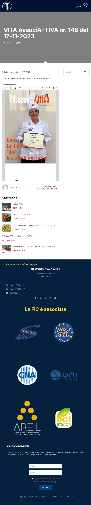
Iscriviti (45, 487)
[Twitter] (40, 298)
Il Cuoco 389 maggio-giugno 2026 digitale (20, 236)
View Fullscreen (9, 85)
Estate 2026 (18, 204)
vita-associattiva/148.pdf (20, 78)
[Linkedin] (50, 298)
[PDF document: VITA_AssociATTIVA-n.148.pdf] (30, 133)
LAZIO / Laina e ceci (21, 215)
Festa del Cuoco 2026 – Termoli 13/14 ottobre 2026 (34, 247)
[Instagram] (45, 298)
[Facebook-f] (35, 298)
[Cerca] (85, 72)
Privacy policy (54, 482)
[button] (78, 5)
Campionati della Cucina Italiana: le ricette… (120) (34, 225)
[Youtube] (55, 298)
